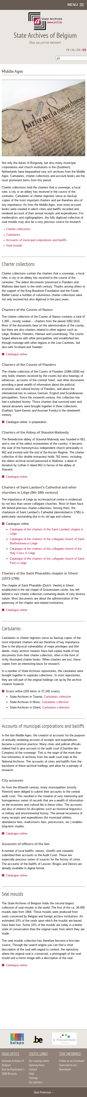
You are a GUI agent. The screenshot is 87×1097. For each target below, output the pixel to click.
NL (73, 50)
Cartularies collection (57, 696)
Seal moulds (14, 245)
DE (79, 50)
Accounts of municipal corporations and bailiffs (36, 240)
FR (68, 50)
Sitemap (33, 1078)
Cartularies (13, 234)
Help (31, 1074)
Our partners (36, 1082)
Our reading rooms (39, 1061)
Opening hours (37, 1065)
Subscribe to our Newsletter (68, 1067)
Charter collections (18, 229)
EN (84, 50)
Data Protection (42, 1092)
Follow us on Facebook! (71, 1061)
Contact (33, 1070)
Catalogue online (16, 354)
